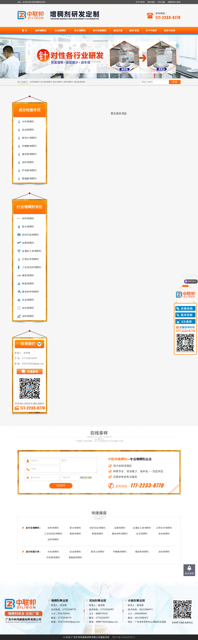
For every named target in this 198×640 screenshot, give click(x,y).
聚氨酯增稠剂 (29, 178)
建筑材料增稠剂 (30, 291)
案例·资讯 (134, 30)
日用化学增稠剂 (30, 259)
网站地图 (151, 2)
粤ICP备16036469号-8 (123, 637)
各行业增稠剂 (99, 30)
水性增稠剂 (28, 121)
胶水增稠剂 (80, 30)
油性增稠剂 (28, 162)
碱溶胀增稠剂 (29, 154)
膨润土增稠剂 (29, 138)
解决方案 (118, 30)
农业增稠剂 (28, 300)
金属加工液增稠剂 (31, 251)
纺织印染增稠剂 (30, 234)
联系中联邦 (169, 30)
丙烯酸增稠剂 (29, 146)
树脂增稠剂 (28, 283)
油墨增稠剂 (68, 82)
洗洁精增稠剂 (46, 82)
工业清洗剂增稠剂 (31, 267)
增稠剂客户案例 (174, 2)
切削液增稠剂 (79, 82)
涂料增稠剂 (40, 30)
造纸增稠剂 (28, 308)
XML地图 (161, 2)
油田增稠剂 (28, 316)
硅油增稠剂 (28, 129)
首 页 (24, 30)
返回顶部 (189, 573)
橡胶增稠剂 (28, 275)
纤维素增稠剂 (29, 170)
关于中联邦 (140, 2)
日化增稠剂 (60, 30)
